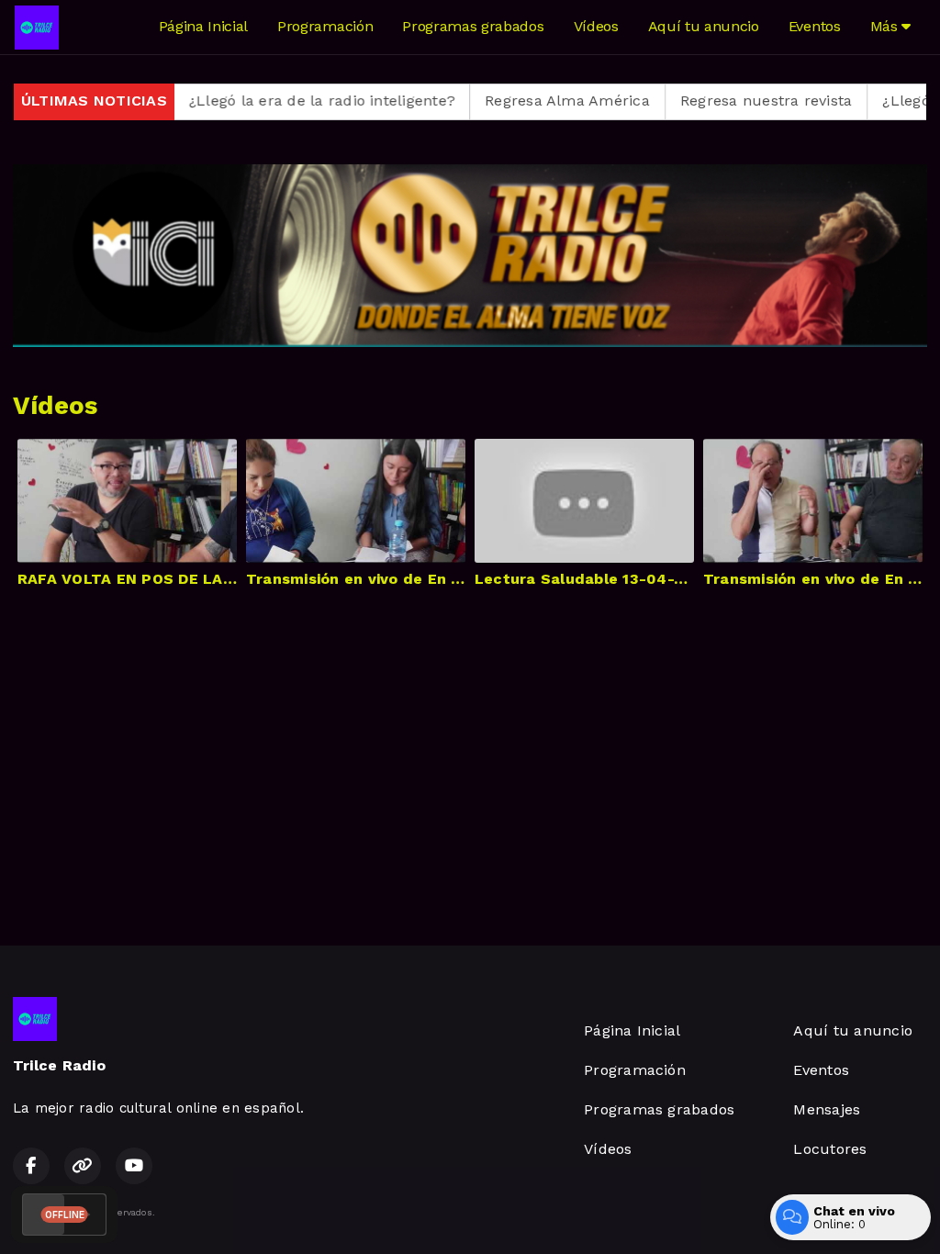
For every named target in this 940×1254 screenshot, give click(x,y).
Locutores (830, 1149)
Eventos (815, 26)
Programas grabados (472, 26)
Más (886, 26)
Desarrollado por (840, 1212)
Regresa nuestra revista (727, 100)
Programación (325, 26)
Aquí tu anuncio (703, 26)
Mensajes (826, 1109)
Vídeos (596, 26)
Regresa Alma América (527, 100)
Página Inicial (204, 26)
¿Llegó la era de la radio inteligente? (283, 100)
